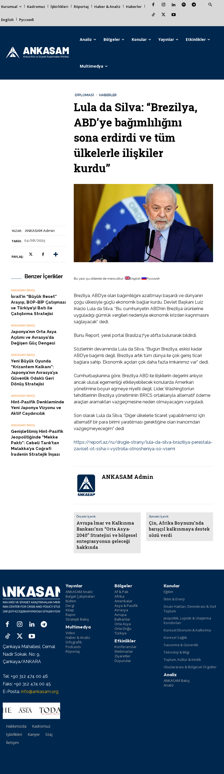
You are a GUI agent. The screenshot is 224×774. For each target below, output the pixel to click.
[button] (210, 5)
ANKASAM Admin (40, 231)
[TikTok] (153, 15)
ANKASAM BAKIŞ (23, 290)
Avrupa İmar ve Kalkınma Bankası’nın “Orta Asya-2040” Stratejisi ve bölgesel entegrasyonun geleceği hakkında (106, 535)
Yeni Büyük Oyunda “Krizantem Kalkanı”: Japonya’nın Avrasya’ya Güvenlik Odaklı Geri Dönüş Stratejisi (34, 372)
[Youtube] (173, 15)
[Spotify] (183, 5)
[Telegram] (194, 5)
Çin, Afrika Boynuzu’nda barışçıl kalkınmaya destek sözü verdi (179, 529)
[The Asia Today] (31, 711)
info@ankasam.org (39, 691)
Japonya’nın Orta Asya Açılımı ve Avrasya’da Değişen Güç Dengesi (34, 337)
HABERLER (108, 95)
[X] (163, 15)
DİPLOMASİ (84, 95)
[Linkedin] (173, 5)
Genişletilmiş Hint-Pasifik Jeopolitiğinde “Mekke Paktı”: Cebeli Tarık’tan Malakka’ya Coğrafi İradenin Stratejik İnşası (37, 443)
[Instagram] (163, 5)
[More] (55, 254)
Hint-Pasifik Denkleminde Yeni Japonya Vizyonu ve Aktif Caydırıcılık (37, 408)
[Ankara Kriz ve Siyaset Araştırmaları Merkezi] (37, 53)
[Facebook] (153, 5)
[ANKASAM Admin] (86, 485)
